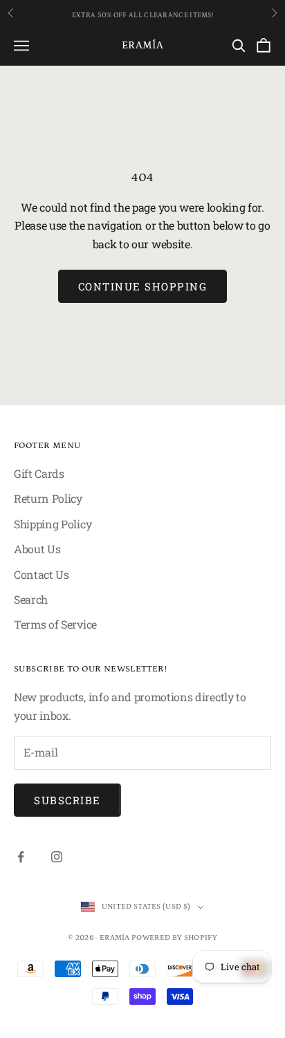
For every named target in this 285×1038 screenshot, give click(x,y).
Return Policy (48, 498)
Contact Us (41, 574)
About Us (37, 548)
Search (31, 599)
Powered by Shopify (174, 938)
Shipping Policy (52, 524)
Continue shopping (143, 286)
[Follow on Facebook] (21, 857)
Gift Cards (39, 473)
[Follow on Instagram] (57, 857)
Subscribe (67, 800)
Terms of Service (55, 624)
